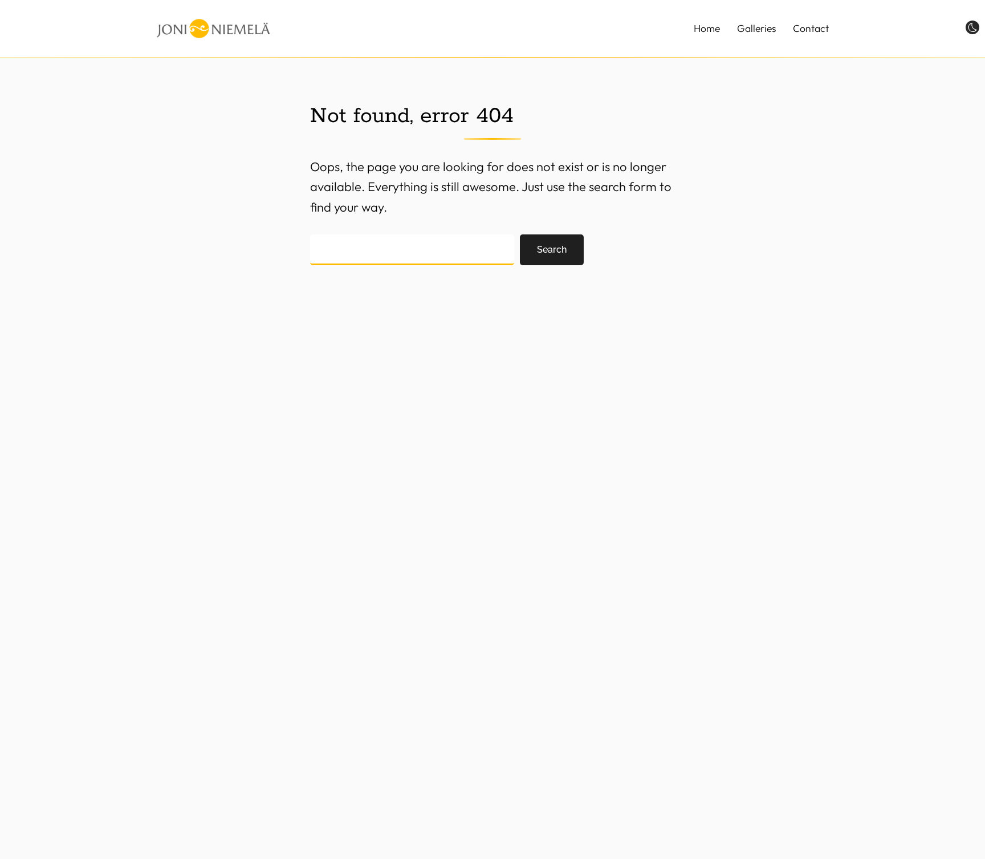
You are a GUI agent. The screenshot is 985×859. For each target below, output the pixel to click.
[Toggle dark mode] (972, 27)
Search (552, 249)
